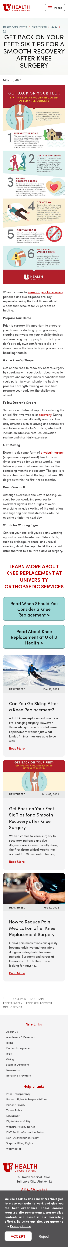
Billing (9, 1042)
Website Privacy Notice (20, 1126)
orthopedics (12, 1007)
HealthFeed (39, 26)
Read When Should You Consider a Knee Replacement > (34, 609)
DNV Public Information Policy (25, 1132)
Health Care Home (15, 26)
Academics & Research (20, 1037)
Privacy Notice (20, 1226)
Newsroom (13, 1070)
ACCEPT (18, 1236)
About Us (12, 1031)
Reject (44, 1236)
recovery (45, 415)
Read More (17, 748)
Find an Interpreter (18, 1048)
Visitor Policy (14, 1110)
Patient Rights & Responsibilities (26, 1099)
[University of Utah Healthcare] (34, 1167)
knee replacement (39, 1003)
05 (4, 31)
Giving (10, 1059)
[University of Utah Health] (16, 7)
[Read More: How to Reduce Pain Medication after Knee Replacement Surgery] (34, 888)
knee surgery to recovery (45, 292)
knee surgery (12, 1003)
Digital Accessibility (18, 1121)
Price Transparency (18, 1094)
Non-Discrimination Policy (22, 1137)
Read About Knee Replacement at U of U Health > (34, 637)
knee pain (19, 999)
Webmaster (13, 1148)
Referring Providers (18, 1075)
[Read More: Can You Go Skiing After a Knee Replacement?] (34, 670)
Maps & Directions (17, 1064)
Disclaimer (12, 1116)
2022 (54, 26)
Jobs (9, 1053)
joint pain (37, 999)
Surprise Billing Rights (19, 1143)
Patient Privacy (15, 1105)
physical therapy (52, 452)
